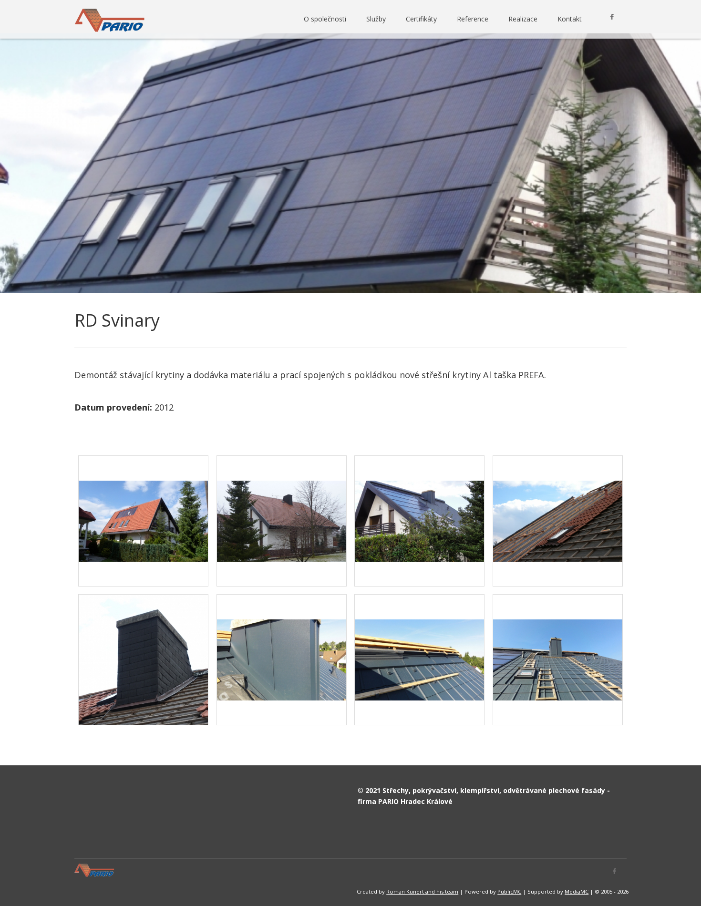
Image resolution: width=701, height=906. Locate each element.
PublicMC (509, 891)
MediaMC (576, 891)
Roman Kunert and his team (422, 891)
